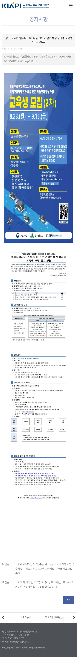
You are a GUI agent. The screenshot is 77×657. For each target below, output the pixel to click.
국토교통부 (25, 617)
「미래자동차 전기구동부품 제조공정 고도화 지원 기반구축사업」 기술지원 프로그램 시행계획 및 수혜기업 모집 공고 (44, 568)
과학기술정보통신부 (54, 617)
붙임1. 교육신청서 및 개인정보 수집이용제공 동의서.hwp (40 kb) (41, 56)
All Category (70, 5)
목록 (68, 599)
